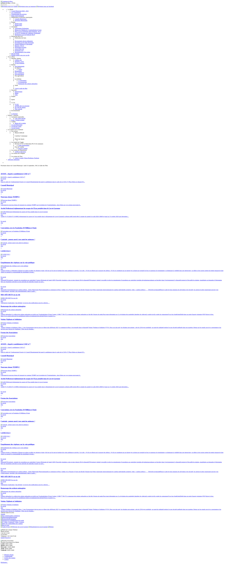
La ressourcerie (22, 82)
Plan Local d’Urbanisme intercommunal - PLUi (28, 31)
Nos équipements (19, 66)
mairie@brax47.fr (6, 537)
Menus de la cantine (20, 123)
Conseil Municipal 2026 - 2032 (20, 11)
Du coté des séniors (20, 107)
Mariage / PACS (19, 46)
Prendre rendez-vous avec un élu (20, 55)
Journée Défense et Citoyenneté (23, 44)
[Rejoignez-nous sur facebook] (45, 6)
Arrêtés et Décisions (20, 151)
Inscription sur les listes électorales (24, 42)
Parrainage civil (19, 50)
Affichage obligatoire (14, 159)
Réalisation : (4, 562)
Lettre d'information (23, 145)
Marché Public (15, 53)
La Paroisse (14, 114)
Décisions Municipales (21, 20)
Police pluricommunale (17, 16)
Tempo (20, 69)
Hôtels (16, 93)
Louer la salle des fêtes (21, 88)
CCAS (17, 104)
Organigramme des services (19, 14)
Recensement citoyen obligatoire (24, 41)
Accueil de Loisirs (16, 126)
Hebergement (18, 91)
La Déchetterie (22, 80)
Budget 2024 (18, 23)
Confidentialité (8, 556)
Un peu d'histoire (19, 63)
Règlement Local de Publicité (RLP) (25, 34)
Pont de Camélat (22, 148)
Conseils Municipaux (21, 19)
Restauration (18, 71)
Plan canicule (18, 109)
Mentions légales (9, 554)
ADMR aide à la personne (22, 106)
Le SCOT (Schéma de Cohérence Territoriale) (27, 33)
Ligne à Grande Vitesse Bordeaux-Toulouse (27, 158)
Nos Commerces (19, 72)
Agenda (3, 514)
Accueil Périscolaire (16, 125)
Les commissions (16, 12)
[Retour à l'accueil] (7, 1)
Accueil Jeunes (15, 128)
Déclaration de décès (20, 47)
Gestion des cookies (9, 558)
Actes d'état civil (19, 49)
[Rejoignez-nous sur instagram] (27, 6)
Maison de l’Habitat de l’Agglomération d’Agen (28, 30)
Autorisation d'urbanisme (22, 28)
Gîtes (16, 95)
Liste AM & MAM (20, 118)
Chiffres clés (18, 60)
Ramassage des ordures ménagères (27, 83)
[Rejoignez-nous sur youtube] (9, 6)
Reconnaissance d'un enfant (22, 52)
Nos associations (19, 74)
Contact (6, 559)
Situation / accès (19, 61)
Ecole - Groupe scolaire (17, 120)
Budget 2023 (18, 25)
